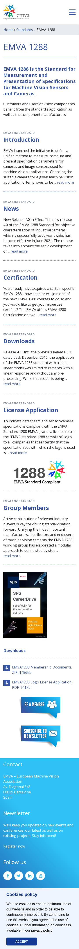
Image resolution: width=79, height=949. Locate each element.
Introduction (21, 140)
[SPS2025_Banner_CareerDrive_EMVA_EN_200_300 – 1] (25, 604)
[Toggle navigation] (72, 12)
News (11, 208)
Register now (14, 846)
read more (65, 182)
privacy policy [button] (41, 930)
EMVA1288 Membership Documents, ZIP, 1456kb (42, 670)
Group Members (26, 508)
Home (8, 29)
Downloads (19, 341)
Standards (24, 29)
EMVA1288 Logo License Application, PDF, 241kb (42, 685)
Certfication (20, 277)
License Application (30, 410)
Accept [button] (21, 941)
